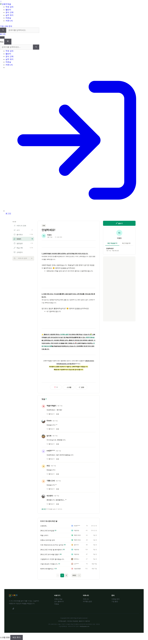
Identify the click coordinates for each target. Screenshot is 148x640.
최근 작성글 (112, 243)
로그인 (3, 34)
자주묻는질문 (64, 334)
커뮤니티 (9, 65)
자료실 (8, 62)
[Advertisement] (119, 288)
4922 (74, 575)
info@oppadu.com (84, 626)
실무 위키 (9, 59)
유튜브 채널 (58, 599)
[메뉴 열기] (2, 37)
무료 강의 (9, 51)
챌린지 (8, 54)
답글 (57, 414)
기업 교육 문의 (6, 26)
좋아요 (51, 414)
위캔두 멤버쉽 (90, 337)
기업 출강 (114, 601)
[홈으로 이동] (5, 4)
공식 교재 (9, 56)
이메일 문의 (115, 599)
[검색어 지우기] (32, 258)
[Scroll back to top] (1, 1)
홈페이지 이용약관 (84, 621)
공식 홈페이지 (59, 601)
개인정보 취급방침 (72, 621)
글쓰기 (120, 223)
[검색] (3, 30)
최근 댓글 (126, 243)
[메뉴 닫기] (7, 42)
